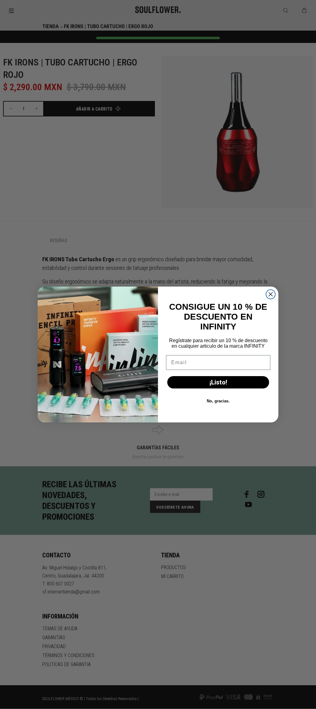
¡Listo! (218, 382)
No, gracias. (218, 401)
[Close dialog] (270, 294)
